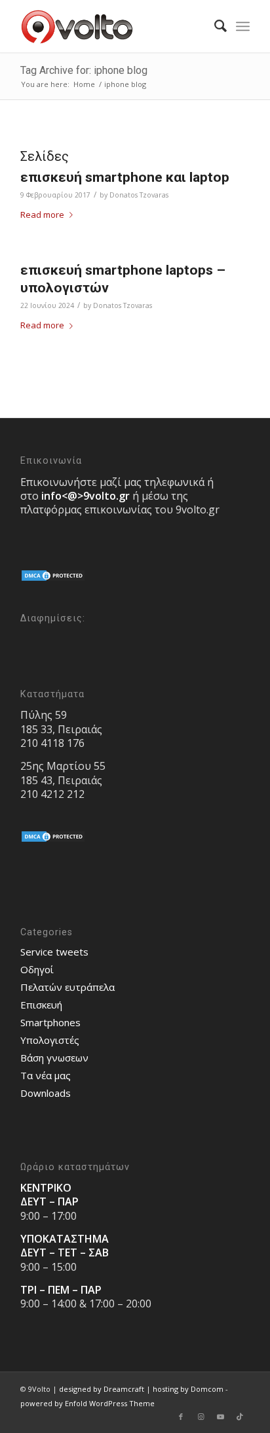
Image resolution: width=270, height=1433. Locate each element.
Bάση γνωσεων (54, 1057)
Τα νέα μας (45, 1075)
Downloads (45, 1092)
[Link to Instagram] (200, 1416)
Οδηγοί (37, 969)
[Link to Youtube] (220, 1416)
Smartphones (50, 1022)
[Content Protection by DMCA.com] (53, 579)
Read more (42, 214)
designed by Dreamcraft (101, 1389)
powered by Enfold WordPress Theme (87, 1403)
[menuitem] (214, 26)
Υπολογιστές (49, 1039)
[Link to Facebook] (181, 1416)
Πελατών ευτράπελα (67, 986)
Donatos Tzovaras (138, 194)
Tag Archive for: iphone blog (83, 70)
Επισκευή (41, 1004)
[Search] (214, 26)
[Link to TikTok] (240, 1416)
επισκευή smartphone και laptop (124, 177)
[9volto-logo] (112, 26)
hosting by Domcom (188, 1389)
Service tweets (54, 951)
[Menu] (243, 26)
